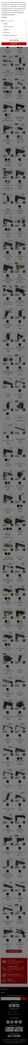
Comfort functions (8, 27)
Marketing (6, 29)
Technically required (8, 21)
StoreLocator (6, 32)
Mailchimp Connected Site (10, 35)
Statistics (5, 24)
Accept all (14, 44)
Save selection (14, 40)
